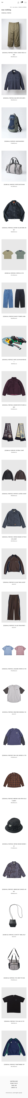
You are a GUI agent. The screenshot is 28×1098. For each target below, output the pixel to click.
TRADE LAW (14, 1085)
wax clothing (14, 7)
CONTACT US (14, 1087)
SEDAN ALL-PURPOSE (22, 7)
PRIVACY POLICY (14, 1083)
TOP (2, 2)
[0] (21, 2)
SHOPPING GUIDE (14, 1081)
